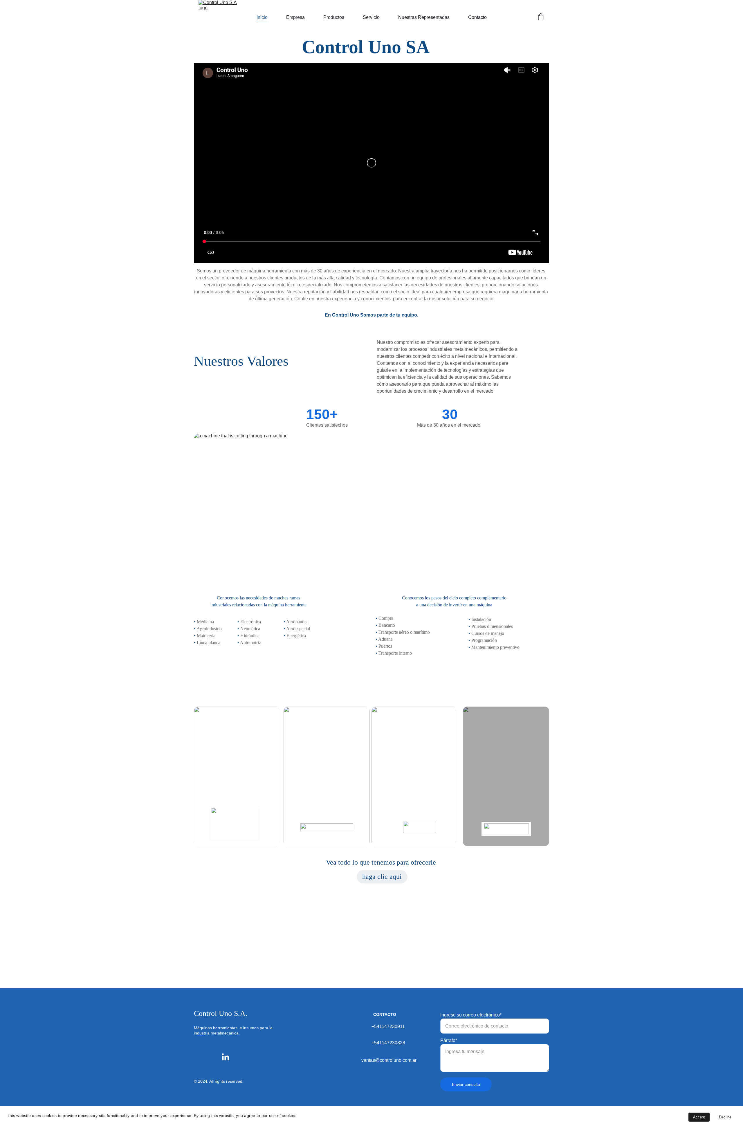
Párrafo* (448, 1040)
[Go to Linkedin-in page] (225, 1056)
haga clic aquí (382, 876)
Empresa (295, 17)
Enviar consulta (466, 1084)
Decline (725, 1117)
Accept (699, 1117)
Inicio (262, 17)
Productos (333, 17)
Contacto (477, 17)
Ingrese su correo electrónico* (471, 1014)
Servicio (371, 17)
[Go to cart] (540, 17)
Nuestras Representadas (424, 17)
